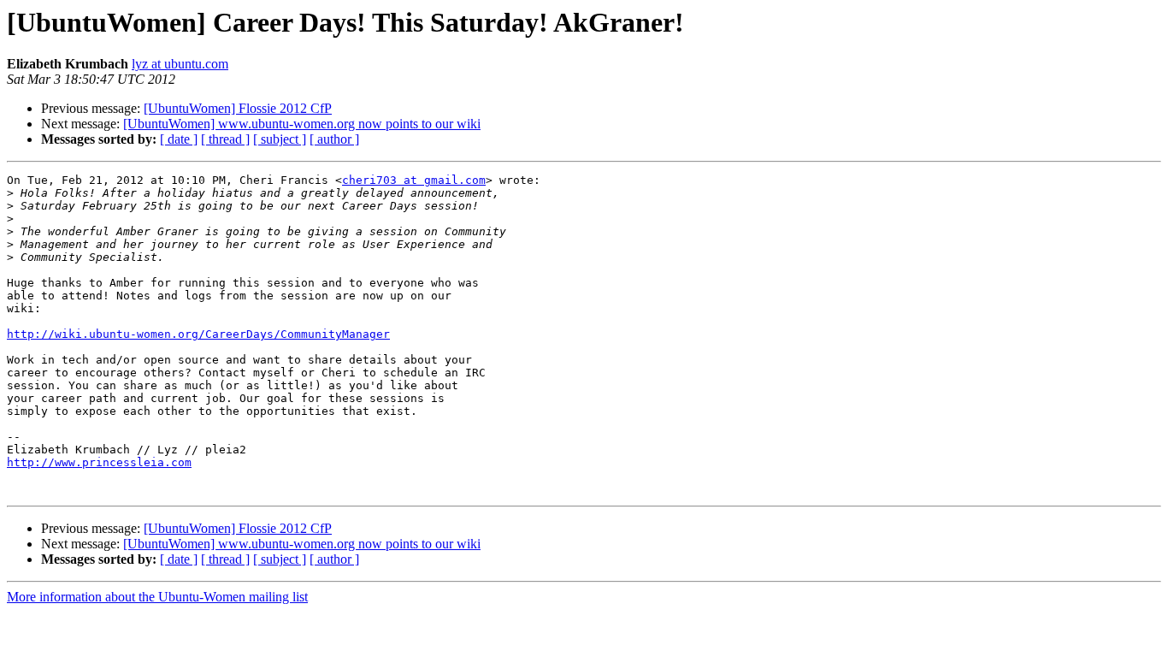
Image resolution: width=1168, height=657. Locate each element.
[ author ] (334, 139)
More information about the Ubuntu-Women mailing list (157, 596)
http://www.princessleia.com (99, 462)
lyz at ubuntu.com (180, 63)
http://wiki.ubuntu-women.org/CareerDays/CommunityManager (198, 334)
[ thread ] (225, 139)
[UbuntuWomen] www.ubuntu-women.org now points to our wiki (302, 123)
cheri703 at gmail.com (414, 180)
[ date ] (179, 139)
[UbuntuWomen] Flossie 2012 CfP (238, 108)
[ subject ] (279, 139)
